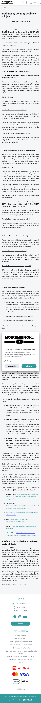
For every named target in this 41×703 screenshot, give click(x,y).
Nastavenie (12, 366)
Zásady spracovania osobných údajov (17, 361)
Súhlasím (29, 366)
